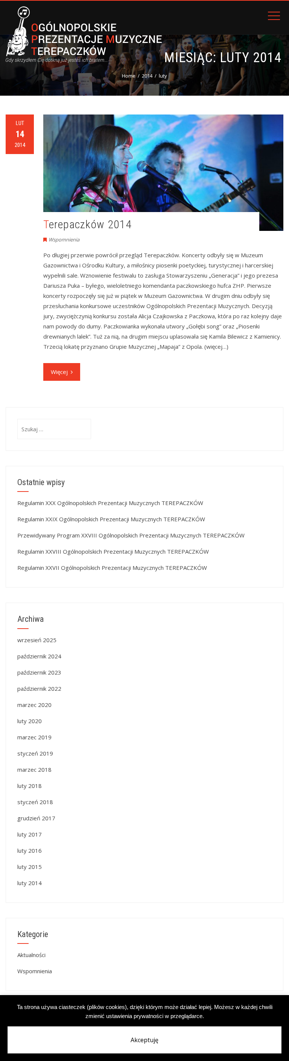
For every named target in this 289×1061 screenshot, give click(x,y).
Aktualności (31, 955)
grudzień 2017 (36, 818)
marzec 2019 (34, 737)
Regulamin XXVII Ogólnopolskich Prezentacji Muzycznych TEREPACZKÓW (112, 567)
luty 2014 (29, 883)
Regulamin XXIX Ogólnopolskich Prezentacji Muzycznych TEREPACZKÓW (111, 519)
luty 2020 (29, 721)
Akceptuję (144, 1040)
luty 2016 (29, 850)
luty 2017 (29, 834)
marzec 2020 (34, 704)
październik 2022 (39, 688)
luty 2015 (29, 866)
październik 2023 (39, 672)
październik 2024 (39, 656)
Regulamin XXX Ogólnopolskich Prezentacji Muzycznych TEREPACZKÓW (110, 503)
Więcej (59, 372)
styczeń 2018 (35, 802)
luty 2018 (29, 785)
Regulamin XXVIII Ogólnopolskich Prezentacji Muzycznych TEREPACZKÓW (113, 551)
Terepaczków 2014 (87, 224)
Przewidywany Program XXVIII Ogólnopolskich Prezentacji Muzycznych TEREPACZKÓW (131, 535)
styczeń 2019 (35, 753)
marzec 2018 (34, 769)
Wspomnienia (64, 239)
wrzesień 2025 (36, 640)
